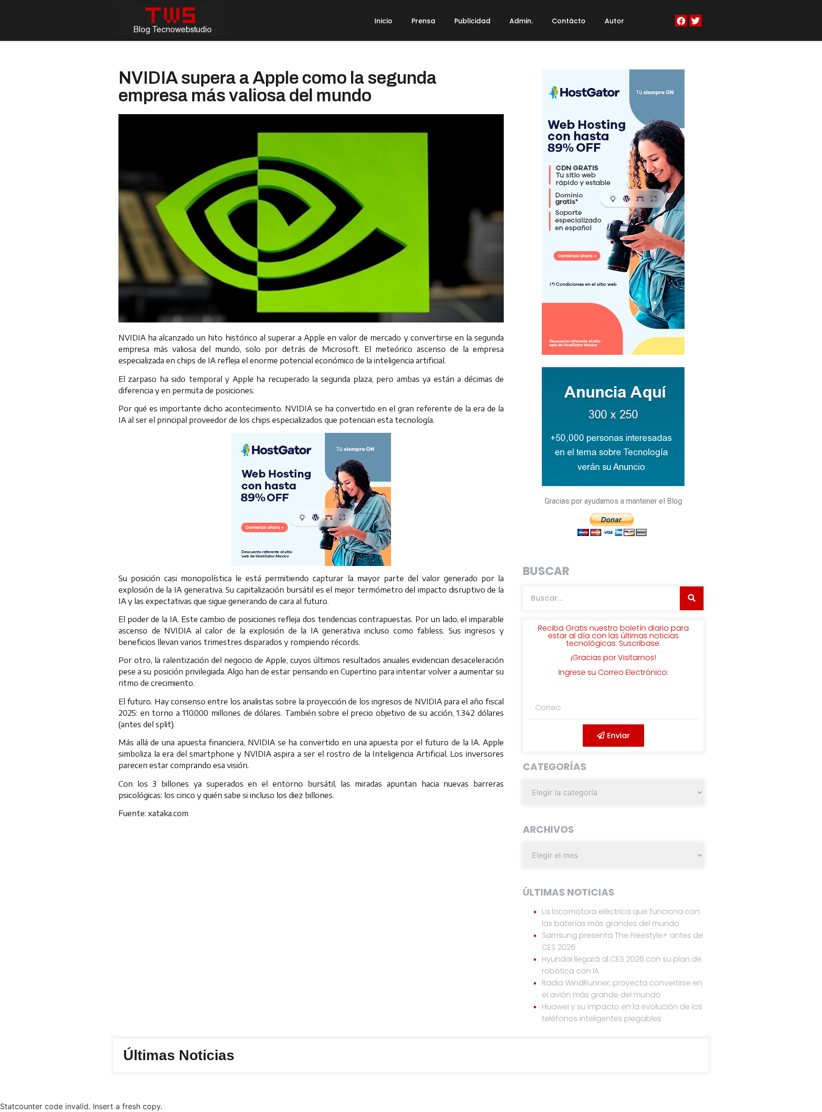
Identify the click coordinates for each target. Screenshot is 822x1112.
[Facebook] (681, 21)
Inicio (383, 21)
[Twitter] (695, 21)
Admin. (521, 21)
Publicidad (472, 21)
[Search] (692, 598)
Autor (614, 21)
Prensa (423, 21)
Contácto (569, 21)
